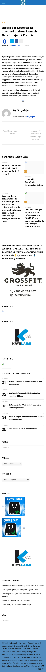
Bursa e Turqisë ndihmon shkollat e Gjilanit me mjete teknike (23, 418)
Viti (3, 22)
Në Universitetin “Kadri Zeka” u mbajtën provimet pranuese (21, 406)
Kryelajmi (16, 45)
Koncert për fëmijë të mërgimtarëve (19, 428)
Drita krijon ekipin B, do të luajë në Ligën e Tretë (20, 589)
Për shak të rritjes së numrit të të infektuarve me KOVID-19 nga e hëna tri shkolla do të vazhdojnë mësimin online (34, 218)
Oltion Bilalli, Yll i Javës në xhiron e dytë (16, 604)
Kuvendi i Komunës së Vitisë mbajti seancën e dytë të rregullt (11, 169)
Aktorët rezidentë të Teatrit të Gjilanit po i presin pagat (22, 382)
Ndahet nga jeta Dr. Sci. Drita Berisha (16, 600)
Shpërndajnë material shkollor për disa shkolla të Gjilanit (21, 394)
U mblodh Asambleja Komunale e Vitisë (34, 182)
